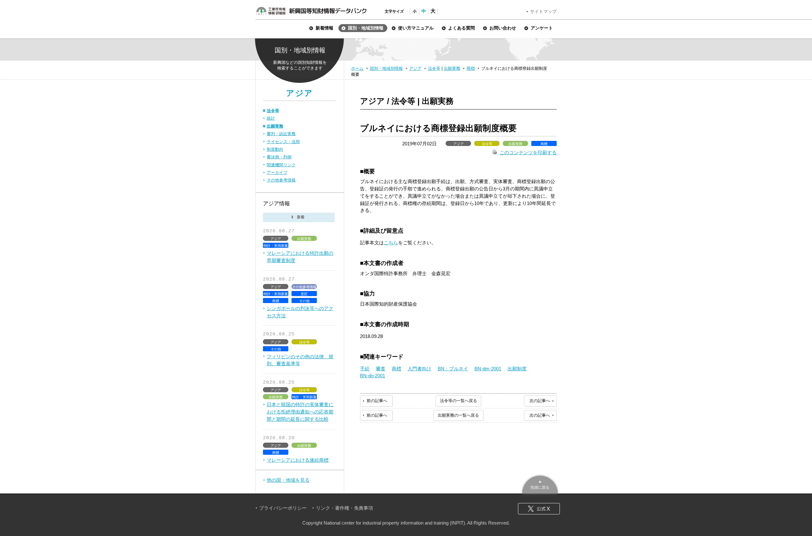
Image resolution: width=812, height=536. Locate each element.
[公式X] (539, 508)
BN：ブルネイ (453, 368)
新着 (299, 217)
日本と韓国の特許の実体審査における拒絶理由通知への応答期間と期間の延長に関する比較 (300, 412)
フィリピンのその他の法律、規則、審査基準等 (300, 360)
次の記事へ (539, 400)
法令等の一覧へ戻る (458, 400)
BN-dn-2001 (372, 375)
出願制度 (517, 368)
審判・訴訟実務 (281, 133)
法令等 (434, 68)
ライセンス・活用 (283, 141)
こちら (391, 242)
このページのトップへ (540, 483)
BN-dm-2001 (488, 368)
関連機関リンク (281, 164)
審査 (380, 368)
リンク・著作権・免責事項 (344, 508)
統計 (271, 118)
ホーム (357, 68)
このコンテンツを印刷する (528, 152)
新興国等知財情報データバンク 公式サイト (311, 10)
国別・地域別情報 (386, 68)
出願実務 (452, 68)
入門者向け (419, 368)
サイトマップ (543, 11)
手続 (365, 368)
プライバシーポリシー (283, 508)
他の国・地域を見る (288, 480)
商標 (471, 68)
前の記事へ (377, 400)
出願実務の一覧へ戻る (458, 415)
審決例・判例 (279, 157)
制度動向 (275, 149)
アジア (415, 68)
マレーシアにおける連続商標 (298, 460)
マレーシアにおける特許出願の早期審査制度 (300, 256)
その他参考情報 (281, 180)
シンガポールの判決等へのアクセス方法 (300, 312)
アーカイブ (277, 172)
